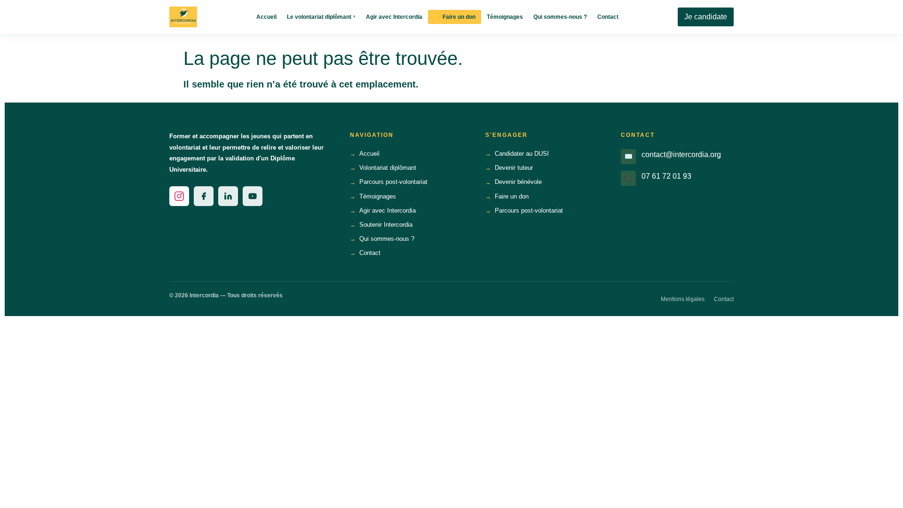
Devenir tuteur (514, 167)
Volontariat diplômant (387, 167)
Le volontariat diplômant (321, 17)
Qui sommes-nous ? (560, 17)
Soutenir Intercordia (385, 224)
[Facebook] (204, 196)
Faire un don (512, 196)
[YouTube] (252, 196)
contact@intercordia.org (681, 155)
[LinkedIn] (228, 196)
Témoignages (505, 17)
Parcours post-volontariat (393, 181)
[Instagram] (179, 196)
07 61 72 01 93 (666, 176)
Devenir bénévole (518, 181)
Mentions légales (683, 299)
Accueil (266, 17)
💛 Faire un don (454, 17)
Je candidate (705, 17)
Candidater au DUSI (522, 153)
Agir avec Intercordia (394, 17)
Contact (607, 17)
